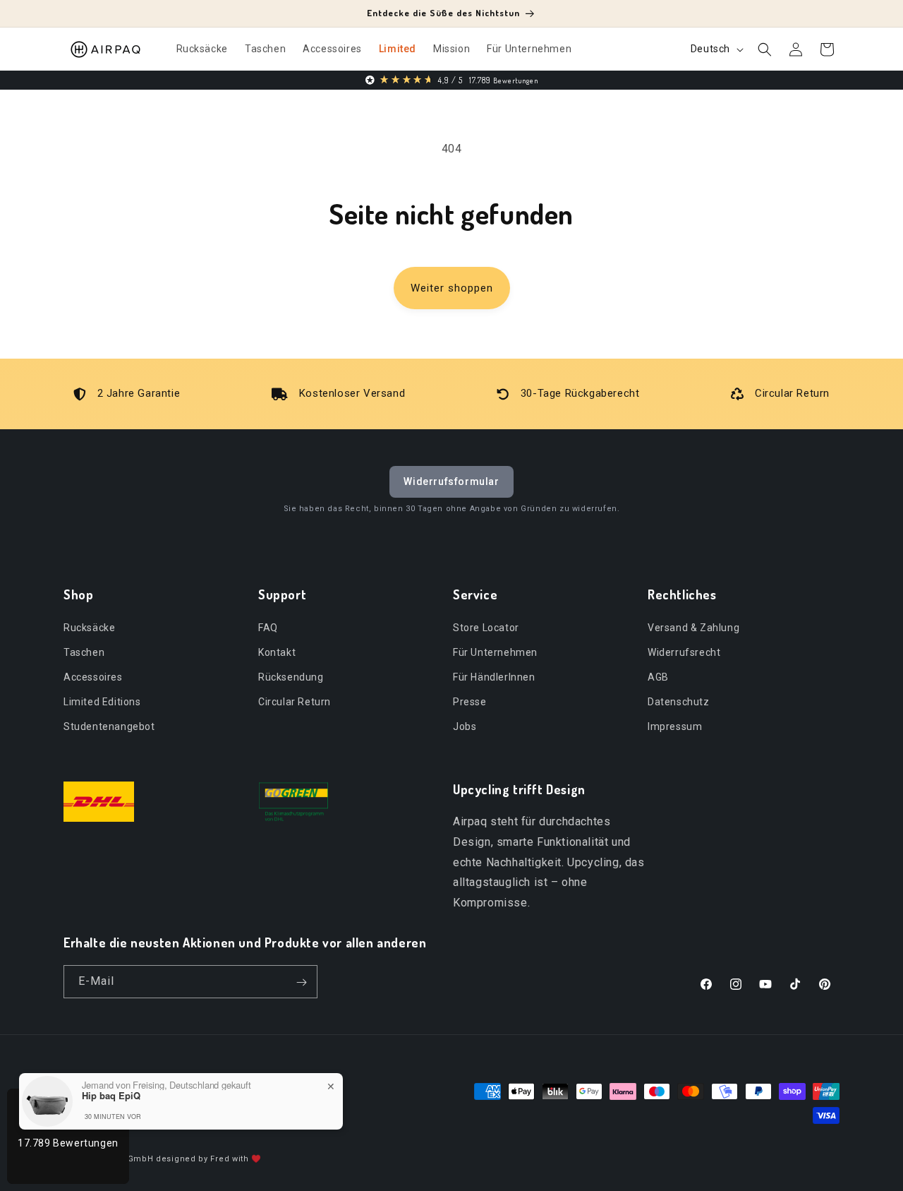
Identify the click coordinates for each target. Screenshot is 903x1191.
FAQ (268, 627)
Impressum (675, 726)
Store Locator (486, 627)
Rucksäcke (89, 627)
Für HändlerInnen (494, 676)
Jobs (464, 726)
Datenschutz (679, 701)
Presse (470, 701)
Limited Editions (102, 701)
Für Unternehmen (495, 651)
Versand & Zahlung (693, 627)
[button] (764, 49)
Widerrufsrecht (684, 651)
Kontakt (277, 651)
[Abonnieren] (301, 982)
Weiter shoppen (452, 288)
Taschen (83, 651)
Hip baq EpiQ (111, 1095)
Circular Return (294, 701)
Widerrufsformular (451, 481)
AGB (658, 676)
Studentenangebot (109, 726)
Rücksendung (291, 676)
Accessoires (93, 676)
